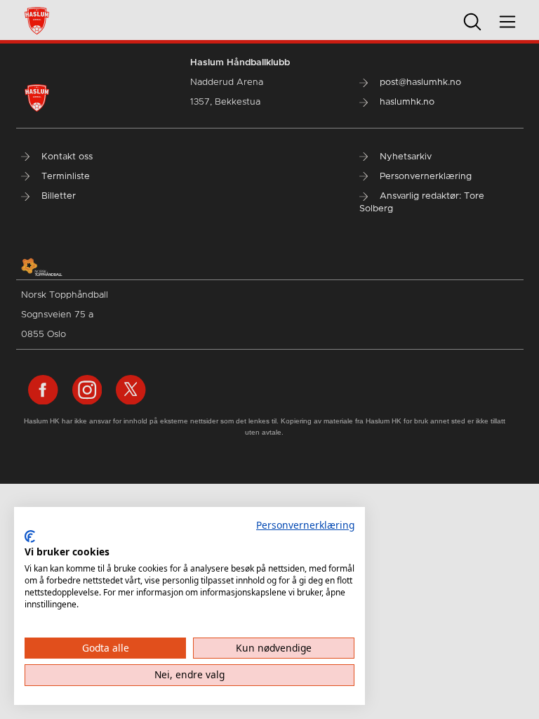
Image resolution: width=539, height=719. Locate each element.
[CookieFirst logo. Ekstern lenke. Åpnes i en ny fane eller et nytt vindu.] (30, 536)
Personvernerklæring (305, 525)
